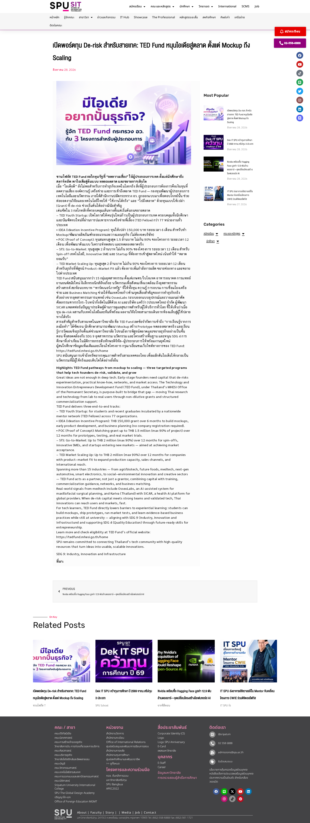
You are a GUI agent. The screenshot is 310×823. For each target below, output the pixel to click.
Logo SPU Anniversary (171, 742)
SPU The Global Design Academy (75, 793)
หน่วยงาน (114, 727)
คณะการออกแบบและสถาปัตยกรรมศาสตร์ (76, 776)
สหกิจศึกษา (209, 17)
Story (109, 812)
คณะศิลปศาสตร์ (63, 751)
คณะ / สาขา (65, 727)
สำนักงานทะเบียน (115, 738)
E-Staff (162, 763)
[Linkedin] (299, 109)
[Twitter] (299, 91)
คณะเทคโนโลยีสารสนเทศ (67, 772)
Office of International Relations (125, 742)
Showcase (140, 17)
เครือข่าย (239, 17)
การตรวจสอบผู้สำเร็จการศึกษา (177, 777)
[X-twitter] (232, 791)
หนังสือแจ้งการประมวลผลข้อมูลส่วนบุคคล (231, 774)
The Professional (163, 17)
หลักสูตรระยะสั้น (189, 17)
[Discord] (299, 118)
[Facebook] (299, 55)
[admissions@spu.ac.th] (212, 753)
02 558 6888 (225, 743)
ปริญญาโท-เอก (63, 797)
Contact (150, 812)
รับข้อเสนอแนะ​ (225, 761)
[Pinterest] (240, 799)
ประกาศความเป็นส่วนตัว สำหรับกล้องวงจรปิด (228, 780)
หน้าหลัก (54, 17)
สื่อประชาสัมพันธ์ (172, 727)
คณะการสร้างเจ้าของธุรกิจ (68, 742)
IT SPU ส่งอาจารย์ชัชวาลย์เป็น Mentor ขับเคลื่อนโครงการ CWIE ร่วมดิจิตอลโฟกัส (240, 195)
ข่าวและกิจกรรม (106, 17)
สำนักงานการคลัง (115, 751)
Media (127, 812)
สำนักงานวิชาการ (115, 733)
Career (162, 767)
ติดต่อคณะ (56, 25)
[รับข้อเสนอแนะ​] (212, 762)
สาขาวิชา (84, 17)
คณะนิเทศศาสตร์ (63, 738)
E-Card (162, 746)
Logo (161, 738)
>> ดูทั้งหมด (113, 764)
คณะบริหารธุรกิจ (63, 755)
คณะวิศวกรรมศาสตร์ (65, 768)
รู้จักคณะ (69, 17)
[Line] (299, 82)
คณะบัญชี (60, 764)
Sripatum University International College (75, 787)
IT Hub (124, 17)
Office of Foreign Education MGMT (76, 802)
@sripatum (224, 734)
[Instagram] (299, 100)
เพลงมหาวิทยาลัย (167, 751)
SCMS (245, 6)
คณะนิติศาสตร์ (62, 781)
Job (257, 6)
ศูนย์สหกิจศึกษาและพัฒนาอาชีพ (123, 759)
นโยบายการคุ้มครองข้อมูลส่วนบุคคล (228, 770)
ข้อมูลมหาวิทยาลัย (169, 772)
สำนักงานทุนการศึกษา (117, 755)
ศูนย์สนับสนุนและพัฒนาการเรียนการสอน (127, 746)
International (227, 6)
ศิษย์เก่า (225, 17)
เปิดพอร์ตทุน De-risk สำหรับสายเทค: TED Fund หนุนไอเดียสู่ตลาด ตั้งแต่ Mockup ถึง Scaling (239, 116)
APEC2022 (112, 789)
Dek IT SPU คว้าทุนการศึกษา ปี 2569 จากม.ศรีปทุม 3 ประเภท (240, 142)
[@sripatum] (212, 734)
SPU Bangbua (114, 784)
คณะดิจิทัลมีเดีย (63, 733)
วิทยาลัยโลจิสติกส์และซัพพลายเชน (72, 759)
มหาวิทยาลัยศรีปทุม (116, 780)
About (82, 812)
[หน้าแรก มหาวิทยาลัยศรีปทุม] (63, 814)
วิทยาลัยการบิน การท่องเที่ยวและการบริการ (77, 746)
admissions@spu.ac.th (230, 752)
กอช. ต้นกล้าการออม (117, 776)
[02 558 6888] (212, 743)
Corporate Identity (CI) (171, 733)
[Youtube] (299, 64)
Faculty (96, 812)
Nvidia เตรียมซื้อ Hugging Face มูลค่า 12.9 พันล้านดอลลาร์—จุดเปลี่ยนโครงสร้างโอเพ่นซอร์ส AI (240, 167)
